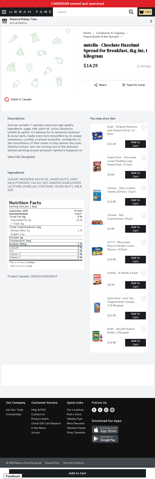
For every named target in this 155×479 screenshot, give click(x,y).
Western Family (76, 428)
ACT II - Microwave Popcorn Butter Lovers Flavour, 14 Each (121, 245)
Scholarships (14, 414)
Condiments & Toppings (110, 33)
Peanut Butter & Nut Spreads (101, 36)
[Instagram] (106, 411)
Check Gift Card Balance (46, 423)
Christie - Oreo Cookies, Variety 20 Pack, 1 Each (122, 189)
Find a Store (74, 414)
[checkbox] (68, 31)
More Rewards (75, 423)
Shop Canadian (76, 432)
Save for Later (136, 85)
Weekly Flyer (75, 419)
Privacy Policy (52, 462)
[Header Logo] (29, 12)
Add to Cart (136, 144)
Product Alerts (40, 419)
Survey (35, 432)
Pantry (87, 33)
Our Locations (75, 410)
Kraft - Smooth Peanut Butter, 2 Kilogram (121, 330)
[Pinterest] (112, 411)
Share (102, 85)
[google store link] (105, 442)
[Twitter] (100, 411)
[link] (133, 85)
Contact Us (38, 414)
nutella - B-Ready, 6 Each (122, 273)
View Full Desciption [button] (21, 157)
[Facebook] (94, 411)
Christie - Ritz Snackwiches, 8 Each (120, 217)
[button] (131, 11)
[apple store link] (105, 433)
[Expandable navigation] (4, 12)
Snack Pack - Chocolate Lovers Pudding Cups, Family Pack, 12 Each (122, 161)
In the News (38, 428)
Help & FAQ (38, 410)
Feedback (13, 476)
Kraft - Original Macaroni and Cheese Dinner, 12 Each (122, 130)
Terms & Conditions (73, 462)
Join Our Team (14, 410)
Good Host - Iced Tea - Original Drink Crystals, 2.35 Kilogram (121, 301)
